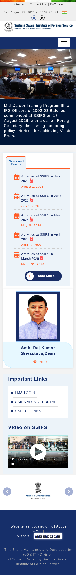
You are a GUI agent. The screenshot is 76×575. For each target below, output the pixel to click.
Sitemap (19, 4)
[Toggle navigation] (64, 42)
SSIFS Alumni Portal (35, 402)
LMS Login (25, 393)
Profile (41, 361)
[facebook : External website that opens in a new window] (33, 17)
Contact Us (38, 4)
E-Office (56, 4)
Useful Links (28, 411)
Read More (45, 276)
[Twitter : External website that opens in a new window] (42, 17)
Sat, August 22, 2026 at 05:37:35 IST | (32, 12)
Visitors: (23, 536)
